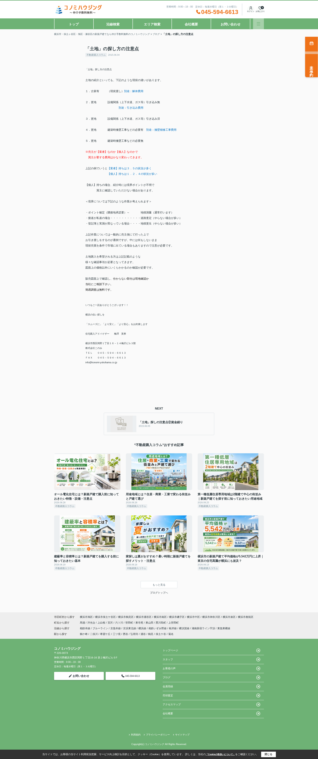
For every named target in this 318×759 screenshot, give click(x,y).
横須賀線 (184, 628)
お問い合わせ (231, 24)
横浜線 (142, 628)
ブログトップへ (159, 592)
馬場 (83, 622)
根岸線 (173, 628)
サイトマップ (182, 734)
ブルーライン (101, 628)
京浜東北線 (130, 628)
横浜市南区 (160, 616)
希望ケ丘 (105, 634)
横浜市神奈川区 (211, 616)
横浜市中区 (193, 616)
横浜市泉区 (229, 616)
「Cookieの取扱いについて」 (220, 754)
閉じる (268, 754)
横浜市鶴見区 (126, 616)
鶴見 (150, 634)
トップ (74, 24)
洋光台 (91, 622)
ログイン (250, 11)
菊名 (171, 634)
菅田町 (129, 622)
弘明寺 (134, 634)
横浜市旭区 (86, 616)
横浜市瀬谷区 (143, 616)
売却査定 (168, 695)
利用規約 (136, 734)
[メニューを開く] (258, 23)
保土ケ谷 (161, 634)
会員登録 (168, 686)
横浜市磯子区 (177, 616)
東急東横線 (223, 628)
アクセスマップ (172, 704)
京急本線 (115, 628)
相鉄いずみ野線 (158, 628)
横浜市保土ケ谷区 (105, 616)
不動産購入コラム (96, 54)
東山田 (150, 622)
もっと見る (159, 584)
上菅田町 (173, 622)
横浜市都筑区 (245, 616)
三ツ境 (117, 634)
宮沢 (111, 622)
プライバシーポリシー (158, 734)
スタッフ (168, 659)
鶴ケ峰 (84, 634)
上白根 (102, 622)
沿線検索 (113, 24)
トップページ (170, 650)
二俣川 (94, 634)
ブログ (166, 677)
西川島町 (161, 622)
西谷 (125, 634)
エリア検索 (152, 24)
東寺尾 (139, 622)
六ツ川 (119, 622)
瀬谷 (143, 634)
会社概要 (191, 24)
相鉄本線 (85, 628)
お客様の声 (169, 668)
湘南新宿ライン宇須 (204, 628)
